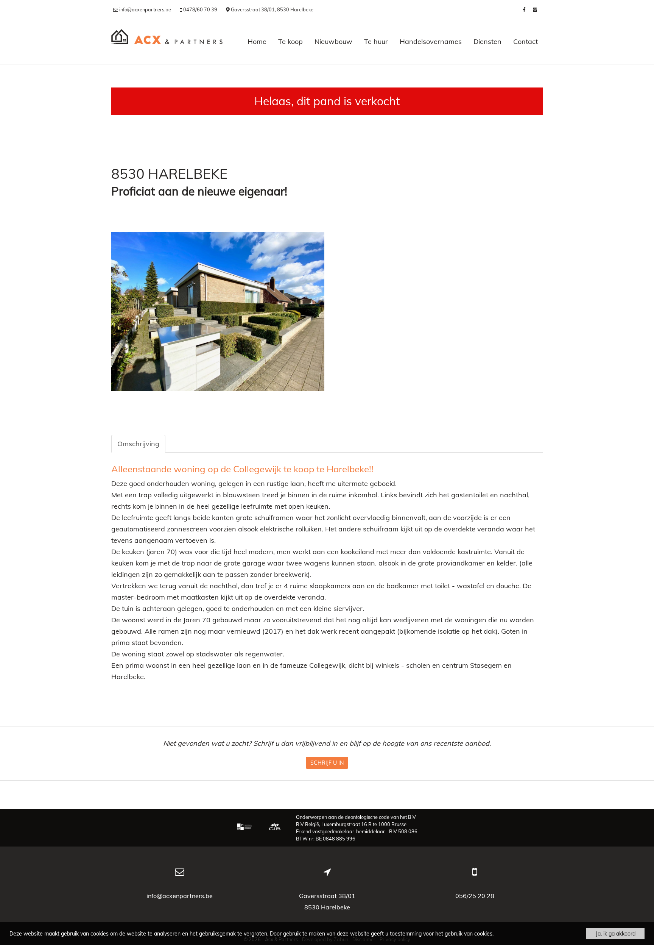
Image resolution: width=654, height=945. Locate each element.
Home (257, 41)
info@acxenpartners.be (179, 896)
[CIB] (274, 827)
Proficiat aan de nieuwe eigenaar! (199, 191)
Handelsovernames (431, 41)
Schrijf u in (327, 762)
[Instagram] (535, 9)
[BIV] (245, 827)
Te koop (290, 41)
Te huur (376, 41)
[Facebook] (524, 9)
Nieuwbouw (333, 41)
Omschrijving (138, 443)
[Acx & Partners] (167, 41)
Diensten (487, 41)
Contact (525, 41)
